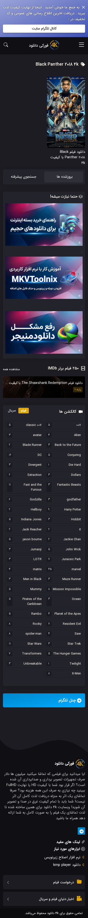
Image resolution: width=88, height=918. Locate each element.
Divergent (35, 465)
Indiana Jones (31, 519)
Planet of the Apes (68, 614)
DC (40, 455)
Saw (78, 633)
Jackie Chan (72, 539)
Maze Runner (71, 579)
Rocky (37, 624)
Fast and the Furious (33, 487)
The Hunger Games (67, 653)
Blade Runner (32, 445)
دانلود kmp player (66, 865)
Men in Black (32, 579)
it (80, 529)
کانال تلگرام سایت (44, 28)
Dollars (76, 475)
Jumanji (36, 549)
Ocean (76, 599)
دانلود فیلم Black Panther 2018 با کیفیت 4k (67, 157)
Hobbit (76, 519)
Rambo (36, 614)
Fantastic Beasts (69, 484)
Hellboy (36, 509)
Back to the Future (68, 445)
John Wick (73, 549)
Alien (77, 435)
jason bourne (32, 539)
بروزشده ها (65, 176)
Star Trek (74, 643)
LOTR (37, 559)
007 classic (34, 425)
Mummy (36, 589)
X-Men (76, 673)
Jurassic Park (71, 559)
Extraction (35, 475)
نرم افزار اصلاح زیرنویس (62, 857)
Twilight (75, 663)
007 (78, 425)
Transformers (32, 653)
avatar (37, 435)
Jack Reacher (32, 529)
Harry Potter (72, 509)
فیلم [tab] (23, 410)
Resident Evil (72, 624)
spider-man (33, 633)
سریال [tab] (12, 410)
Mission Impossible (67, 589)
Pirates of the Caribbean (32, 601)
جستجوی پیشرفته (23, 176)
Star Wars (34, 643)
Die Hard (75, 465)
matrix (37, 569)
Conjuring (74, 455)
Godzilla (36, 499)
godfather (74, 499)
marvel (76, 569)
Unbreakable (32, 663)
